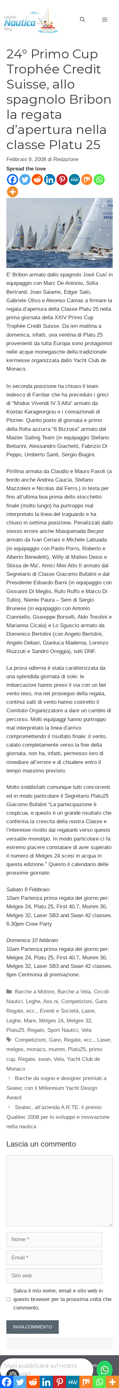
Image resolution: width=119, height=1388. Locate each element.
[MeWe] (74, 179)
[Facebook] (12, 179)
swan (44, 1059)
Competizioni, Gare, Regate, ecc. (54, 1040)
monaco (36, 1049)
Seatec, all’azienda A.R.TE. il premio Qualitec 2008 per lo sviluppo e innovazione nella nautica (57, 1117)
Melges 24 (51, 1021)
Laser (88, 1011)
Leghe (13, 1021)
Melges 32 (79, 1021)
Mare (30, 1021)
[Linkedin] (49, 179)
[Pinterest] (62, 179)
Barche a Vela (73, 992)
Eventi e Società (59, 1011)
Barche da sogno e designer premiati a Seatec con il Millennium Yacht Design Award (56, 1088)
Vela (86, 1030)
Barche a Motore (34, 992)
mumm (57, 1049)
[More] (12, 191)
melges (14, 1049)
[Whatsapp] (99, 179)
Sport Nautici (62, 1030)
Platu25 (15, 1030)
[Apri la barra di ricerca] (82, 20)
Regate (35, 1030)
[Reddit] (37, 179)
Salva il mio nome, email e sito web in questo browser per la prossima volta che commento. (62, 1299)
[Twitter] (24, 179)
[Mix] (86, 179)
